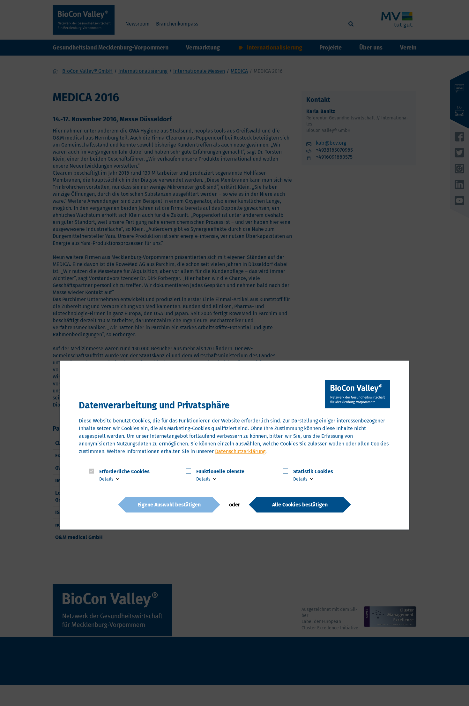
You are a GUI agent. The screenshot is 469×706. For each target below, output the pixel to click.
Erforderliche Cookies (124, 471)
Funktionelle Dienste (220, 471)
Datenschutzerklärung (240, 451)
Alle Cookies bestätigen (300, 504)
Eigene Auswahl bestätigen (169, 504)
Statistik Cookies (313, 471)
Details (107, 479)
